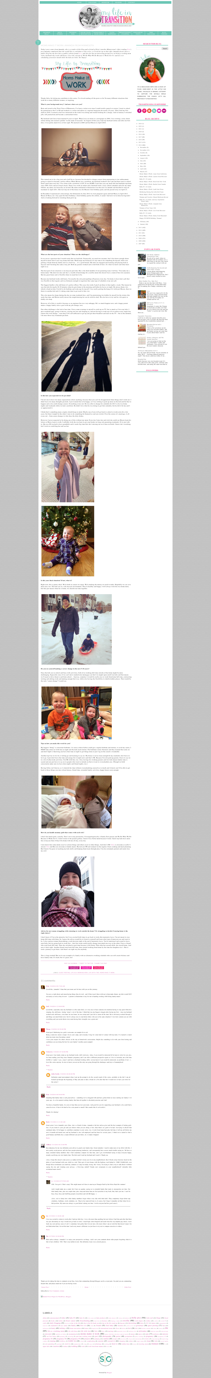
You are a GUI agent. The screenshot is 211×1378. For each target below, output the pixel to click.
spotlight (59, 1344)
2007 (140, 243)
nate (147, 1334)
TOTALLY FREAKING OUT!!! (148, 351)
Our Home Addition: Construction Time (153, 255)
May (141, 166)
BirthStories (60, 33)
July (141, 161)
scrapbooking (91, 1341)
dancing (67, 1323)
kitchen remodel (146, 1328)
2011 (140, 233)
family (73, 1325)
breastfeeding (85, 1321)
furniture (120, 1325)
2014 (140, 145)
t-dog (85, 1344)
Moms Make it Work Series (99, 33)
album (45, 1318)
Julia (113, 845)
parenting (70, 1336)
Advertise (105, 2)
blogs (158, 1318)
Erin (128, 49)
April (142, 169)
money (133, 1334)
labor (154, 1328)
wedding (74, 1346)
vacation (56, 1346)
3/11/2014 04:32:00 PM (59, 1144)
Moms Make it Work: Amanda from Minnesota (151, 204)
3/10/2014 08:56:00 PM (57, 1094)
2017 (140, 137)
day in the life (75, 1323)
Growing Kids (72, 33)
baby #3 (72, 1318)
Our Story (92, 2)
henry (53, 1328)
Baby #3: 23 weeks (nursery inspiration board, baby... (152, 200)
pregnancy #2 (162, 1336)
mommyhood (73, 1334)
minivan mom (155, 1331)
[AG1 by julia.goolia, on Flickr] (68, 927)
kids (136, 1328)
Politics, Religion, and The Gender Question (155, 338)
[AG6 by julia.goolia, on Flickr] (68, 502)
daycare (122, 1323)
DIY (147, 1323)
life (166, 1328)
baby (63, 1318)
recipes (115, 1339)
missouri (48, 1334)
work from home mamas (95, 1346)
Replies (50, 1070)
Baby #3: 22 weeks (145, 213)
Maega (48, 1029)
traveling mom (143, 1344)
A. (52, 1181)
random (106, 1339)
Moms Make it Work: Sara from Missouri (152, 194)
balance (121, 1318)
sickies (131, 1341)
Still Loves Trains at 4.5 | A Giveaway (155, 303)
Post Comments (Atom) (57, 1291)
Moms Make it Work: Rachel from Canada (153, 184)
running (52, 1341)
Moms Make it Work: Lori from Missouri (152, 210)
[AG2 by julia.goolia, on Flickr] (76, 828)
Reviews (118, 2)
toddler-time (125, 1344)
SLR (156, 1341)
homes (86, 1328)
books (53, 1321)
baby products (100, 1318)
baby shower (112, 1318)
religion (130, 1339)
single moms (140, 1341)
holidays (63, 1328)
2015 (140, 142)
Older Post (127, 1287)
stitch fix (67, 1344)
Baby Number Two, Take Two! (148, 281)
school (82, 1341)
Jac (47, 1216)
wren (108, 1346)
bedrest (127, 1318)
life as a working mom (79, 972)
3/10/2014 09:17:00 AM (57, 986)
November (143, 150)
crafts (44, 1323)
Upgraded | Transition (144, 316)
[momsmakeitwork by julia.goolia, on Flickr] (76, 94)
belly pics (136, 1317)
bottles (61, 1321)
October (143, 153)
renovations (138, 1339)
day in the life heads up (91, 1323)
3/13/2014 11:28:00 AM (56, 1216)
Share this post (101, 963)
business (104, 1321)
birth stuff (149, 1318)
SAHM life (72, 1341)
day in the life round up (109, 1323)
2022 (140, 126)
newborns (156, 1334)
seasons (101, 1341)
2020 (140, 131)
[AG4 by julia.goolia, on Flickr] (68, 576)
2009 (140, 238)
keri (129, 1328)
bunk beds (97, 1321)
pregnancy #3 (48, 1339)
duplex (153, 1323)
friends (98, 1325)
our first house (51, 1336)
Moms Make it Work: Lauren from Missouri (153, 176)
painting (62, 1336)
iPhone (117, 1328)
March (142, 171)
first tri (83, 1325)
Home (79, 2)
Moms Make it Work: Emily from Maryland (153, 216)
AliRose (48, 1145)
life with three (72, 1331)
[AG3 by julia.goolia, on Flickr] (76, 739)
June (141, 163)
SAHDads (62, 1341)
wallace (65, 1346)
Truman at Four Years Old (148, 208)
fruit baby (109, 1325)
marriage (111, 1331)
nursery (165, 1334)
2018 (140, 134)
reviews (146, 1339)
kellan (124, 1328)
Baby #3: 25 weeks (145, 179)
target (90, 1344)
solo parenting (49, 1344)
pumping (97, 1339)
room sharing (155, 1339)
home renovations (75, 1328)
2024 (140, 123)
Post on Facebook (70, 963)
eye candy (64, 1325)
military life (132, 1331)
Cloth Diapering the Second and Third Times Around (157, 268)
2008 (140, 241)
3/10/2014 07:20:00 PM (60, 1052)
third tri (114, 1344)
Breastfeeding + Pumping (125, 33)
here (80, 53)
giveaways (140, 1325)
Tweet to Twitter (86, 963)
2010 (140, 235)
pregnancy (149, 1336)
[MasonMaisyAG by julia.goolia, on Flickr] (76, 250)
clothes (148, 1321)
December (143, 147)
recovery (123, 1339)
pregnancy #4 (61, 1339)
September (143, 155)
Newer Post (45, 1287)
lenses (160, 1328)
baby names (91, 1318)
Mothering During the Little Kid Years (152, 192)
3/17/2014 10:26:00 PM (56, 1236)
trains (134, 1344)
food (92, 1325)
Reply (48, 1000)
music (140, 1334)
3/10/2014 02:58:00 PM (58, 1029)
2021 (140, 129)
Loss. (148, 291)
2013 (140, 227)
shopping (122, 1341)
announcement (54, 1318)
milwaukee (143, 1331)
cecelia (126, 1320)
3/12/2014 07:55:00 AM (61, 1181)
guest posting (64, 972)
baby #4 (81, 1318)
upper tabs (46, 1346)
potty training (139, 1336)
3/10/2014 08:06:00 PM (67, 1074)
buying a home (115, 1321)
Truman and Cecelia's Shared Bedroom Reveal (154, 197)
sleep (148, 1341)
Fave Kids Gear (151, 33)
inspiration (95, 1328)
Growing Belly (46, 33)
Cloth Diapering (112, 33)
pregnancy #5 (75, 1339)
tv (165, 1344)
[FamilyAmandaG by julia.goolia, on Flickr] (76, 175)
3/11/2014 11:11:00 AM (57, 1122)
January (142, 224)
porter (118, 1336)
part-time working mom (83, 1336)
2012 (140, 230)
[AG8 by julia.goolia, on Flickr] (76, 392)
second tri (111, 1341)
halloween (46, 1328)
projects (87, 1339)
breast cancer (70, 1321)
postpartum (128, 1336)
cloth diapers (139, 1321)
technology (98, 1344)
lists (96, 1331)
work (83, 1346)
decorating (132, 1323)
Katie (48, 1122)
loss (103, 1331)
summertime (77, 1344)
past (96, 1336)
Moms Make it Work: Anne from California (153, 174)
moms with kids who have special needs (116, 1334)
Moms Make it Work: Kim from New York (153, 181)
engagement (162, 1323)
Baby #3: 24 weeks (145, 187)
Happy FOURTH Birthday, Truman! (151, 218)
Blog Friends (164, 33)
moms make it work (107, 972)
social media (164, 1341)
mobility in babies (61, 1334)
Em (47, 1236)
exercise (45, 1325)
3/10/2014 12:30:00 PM (57, 1006)
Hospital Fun (142, 359)
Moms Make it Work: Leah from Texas (152, 189)
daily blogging (55, 1323)
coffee (156, 1321)
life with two (94, 972)
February (143, 221)
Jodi (47, 1006)
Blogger (109, 1372)
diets (141, 1323)
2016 (140, 139)
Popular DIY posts (138, 33)
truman (155, 1343)
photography (107, 1336)
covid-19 (163, 1321)
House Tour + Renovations (86, 33)
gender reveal (130, 1325)
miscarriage (164, 1331)
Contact (131, 2)
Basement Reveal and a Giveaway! (154, 325)
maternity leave (121, 1331)
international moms (107, 1328)
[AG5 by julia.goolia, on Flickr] (76, 665)
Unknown (49, 1052)
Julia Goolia (55, 1074)
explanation (54, 1325)
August (142, 158)
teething (106, 1344)
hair (164, 1325)
